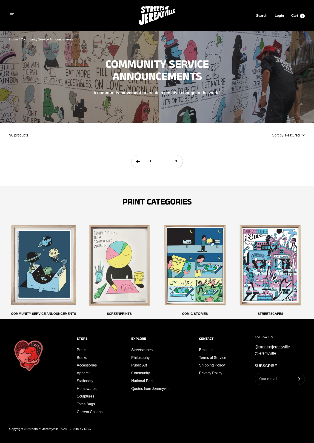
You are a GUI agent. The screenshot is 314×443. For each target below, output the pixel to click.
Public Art (139, 365)
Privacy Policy (210, 373)
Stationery (85, 381)
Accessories (87, 365)
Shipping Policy (212, 365)
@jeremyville (265, 353)
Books (82, 358)
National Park (142, 381)
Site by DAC (82, 429)
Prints (81, 350)
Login (279, 15)
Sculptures (85, 396)
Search (261, 15)
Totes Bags (86, 404)
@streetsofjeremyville (272, 347)
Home (13, 39)
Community (140, 373)
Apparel (83, 373)
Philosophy (140, 358)
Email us (206, 350)
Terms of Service (212, 358)
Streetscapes (142, 350)
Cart (297, 15)
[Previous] (137, 161)
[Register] (298, 379)
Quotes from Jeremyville (151, 389)
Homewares (87, 389)
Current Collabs (90, 412)
